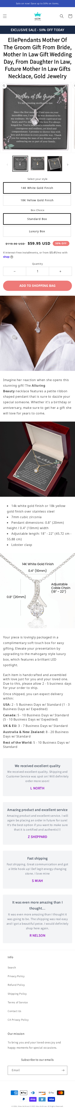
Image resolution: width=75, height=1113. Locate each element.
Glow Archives (23, 1106)
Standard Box (37, 219)
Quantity (37, 263)
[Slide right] (67, 164)
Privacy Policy (16, 976)
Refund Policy (16, 985)
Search (12, 967)
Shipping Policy (17, 993)
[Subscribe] (63, 1070)
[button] (5, 16)
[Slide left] (7, 164)
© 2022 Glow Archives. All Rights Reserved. (46, 1106)
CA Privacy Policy (18, 1019)
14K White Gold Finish (37, 188)
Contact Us (14, 1011)
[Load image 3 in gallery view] (54, 163)
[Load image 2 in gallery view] (37, 163)
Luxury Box (37, 231)
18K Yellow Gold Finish (37, 200)
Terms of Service (18, 1002)
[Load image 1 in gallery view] (20, 163)
